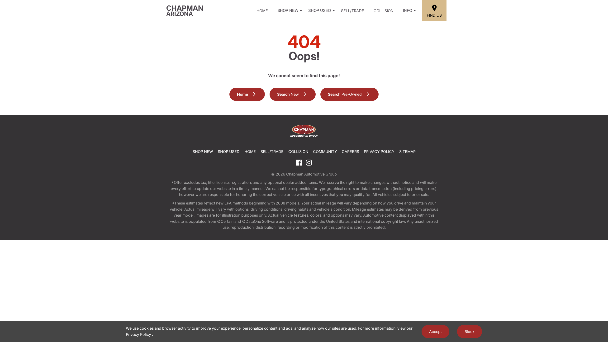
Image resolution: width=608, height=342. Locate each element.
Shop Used (319, 11)
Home (262, 10)
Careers (350, 151)
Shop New (287, 11)
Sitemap (407, 151)
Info (407, 11)
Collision (384, 10)
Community (325, 151)
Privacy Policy (379, 151)
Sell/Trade (352, 10)
